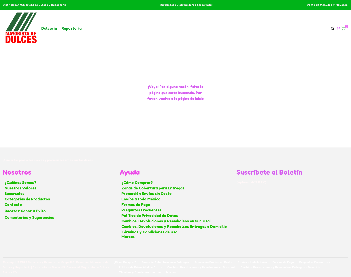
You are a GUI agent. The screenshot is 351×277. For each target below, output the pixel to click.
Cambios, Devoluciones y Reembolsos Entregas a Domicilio (174, 226)
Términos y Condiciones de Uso (149, 232)
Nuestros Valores (20, 188)
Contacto (13, 204)
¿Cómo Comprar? (137, 182)
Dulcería (49, 28)
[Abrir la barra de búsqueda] (333, 28)
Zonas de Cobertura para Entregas (152, 188)
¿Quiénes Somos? (20, 182)
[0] (343, 28)
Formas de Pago (135, 204)
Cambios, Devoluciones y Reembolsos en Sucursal (166, 221)
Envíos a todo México (141, 199)
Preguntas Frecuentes (141, 210)
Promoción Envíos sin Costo (146, 193)
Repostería (71, 28)
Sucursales (14, 193)
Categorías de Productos (27, 199)
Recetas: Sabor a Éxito (25, 211)
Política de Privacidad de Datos (149, 215)
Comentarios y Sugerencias (29, 217)
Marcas (128, 237)
